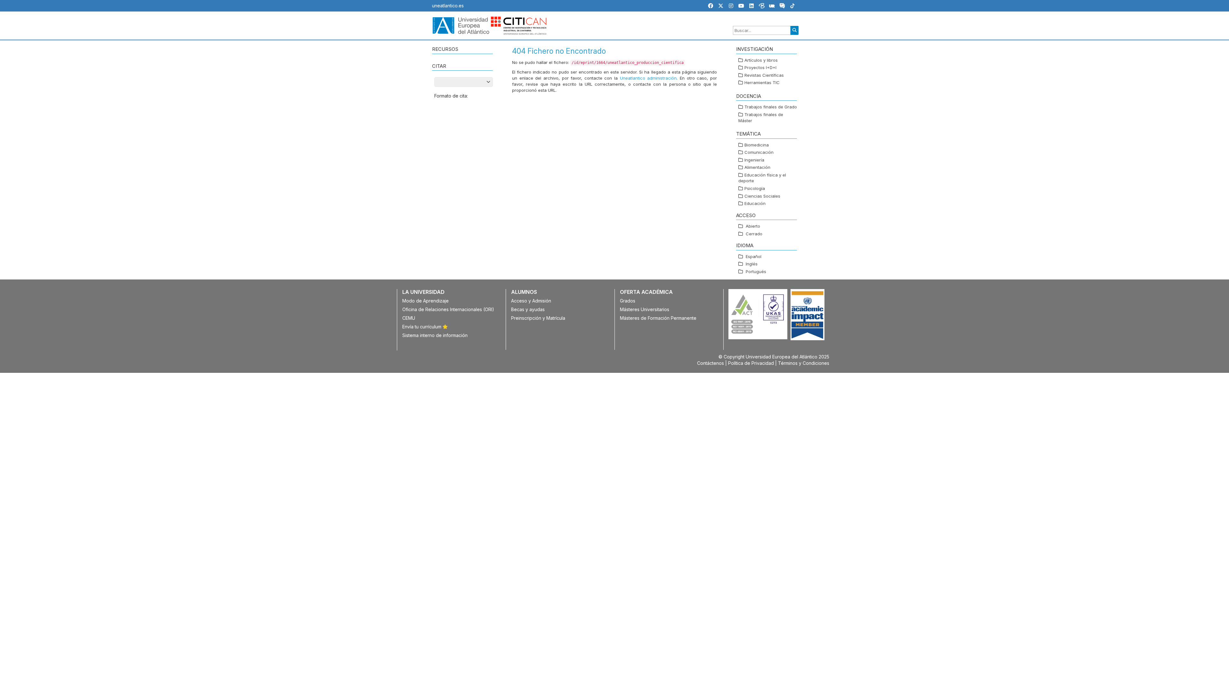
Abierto (753, 226)
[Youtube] (741, 6)
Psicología (754, 188)
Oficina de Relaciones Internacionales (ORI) (448, 309)
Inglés (752, 263)
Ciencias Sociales (762, 196)
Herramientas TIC (762, 82)
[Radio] (772, 7)
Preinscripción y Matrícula (538, 318)
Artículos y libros (761, 60)
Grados (627, 300)
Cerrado (754, 233)
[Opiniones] (782, 7)
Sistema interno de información (435, 335)
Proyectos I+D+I (760, 67)
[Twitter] (720, 6)
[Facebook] (710, 6)
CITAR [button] (439, 66)
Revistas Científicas (764, 75)
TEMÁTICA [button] (748, 134)
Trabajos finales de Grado (770, 106)
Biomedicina (756, 144)
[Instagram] (731, 6)
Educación (755, 203)
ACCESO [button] (746, 215)
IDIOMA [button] (744, 245)
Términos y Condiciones (803, 363)
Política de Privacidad (751, 363)
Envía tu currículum (422, 326)
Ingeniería (754, 159)
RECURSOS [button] (445, 49)
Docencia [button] (748, 96)
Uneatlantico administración (648, 78)
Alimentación (757, 167)
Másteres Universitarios (644, 309)
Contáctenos (710, 363)
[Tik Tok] (792, 7)
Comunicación (759, 152)
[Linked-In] (751, 6)
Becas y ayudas (528, 309)
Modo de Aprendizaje (425, 300)
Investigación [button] (754, 49)
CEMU (408, 318)
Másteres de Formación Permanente (658, 318)
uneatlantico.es (448, 5)
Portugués (756, 271)
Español (753, 256)
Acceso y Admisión (531, 300)
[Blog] (762, 7)
